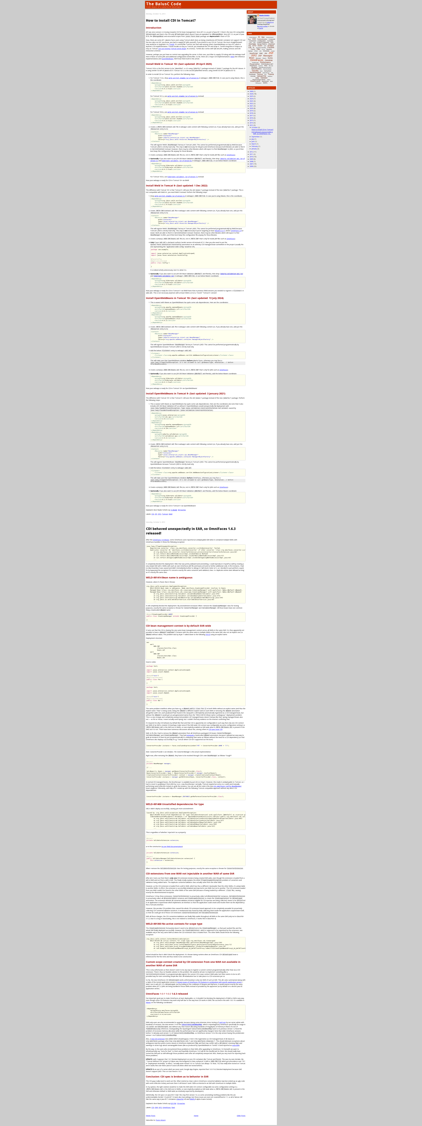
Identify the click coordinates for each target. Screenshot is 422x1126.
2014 (251, 123)
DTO (254, 46)
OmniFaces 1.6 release (161, 540)
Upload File (261, 76)
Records (271, 65)
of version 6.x (183, 78)
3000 (251, 91)
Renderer (254, 67)
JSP (260, 56)
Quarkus (260, 65)
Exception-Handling (261, 47)
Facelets (270, 47)
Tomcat (165, 514)
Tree (265, 74)
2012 (251, 152)
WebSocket (265, 81)
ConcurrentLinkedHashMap (192, 1024)
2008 (251, 161)
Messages (258, 58)
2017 (251, 115)
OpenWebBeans (167, 59)
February (254, 146)
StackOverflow (255, 72)
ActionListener (252, 37)
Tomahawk (252, 74)
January (254, 149)
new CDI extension (158, 1039)
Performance (265, 62)
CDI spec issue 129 (215, 729)
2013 (251, 125)
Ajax (263, 37)
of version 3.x (170, 196)
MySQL (270, 58)
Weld (232, 57)
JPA (265, 53)
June (253, 141)
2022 (251, 103)
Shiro (261, 71)
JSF (156, 514)
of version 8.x (177, 161)
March (253, 144)
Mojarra (264, 58)
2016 (251, 118)
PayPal (261, 28)
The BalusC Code (163, 3)
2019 (251, 111)
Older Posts (241, 1116)
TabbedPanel (266, 72)
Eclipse (271, 46)
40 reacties (182, 510)
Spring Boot (267, 71)
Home (196, 1116)
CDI (152, 514)
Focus (263, 49)
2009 (251, 159)
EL (254, 47)
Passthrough (255, 62)
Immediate (266, 51)
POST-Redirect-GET (267, 64)
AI (259, 37)
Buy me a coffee (262, 26)
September (255, 137)
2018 (251, 113)
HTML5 (256, 51)
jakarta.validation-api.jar (231, 274)
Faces (253, 49)
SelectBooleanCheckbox (265, 67)
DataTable (252, 44)
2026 (251, 94)
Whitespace (258, 83)
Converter (270, 41)
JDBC (261, 53)
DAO (272, 42)
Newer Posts (150, 1116)
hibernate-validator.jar (164, 276)
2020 (251, 108)
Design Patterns (262, 44)
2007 (251, 164)
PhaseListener (255, 64)
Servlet (255, 71)
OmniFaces (231, 155)
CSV (254, 42)
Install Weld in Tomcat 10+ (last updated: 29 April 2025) (179, 63)
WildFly (192, 1099)
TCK (272, 72)
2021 (251, 106)
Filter (258, 49)
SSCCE (208, 634)
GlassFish (180, 1099)
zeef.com (222, 1022)
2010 (251, 157)
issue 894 (235, 1045)
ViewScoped (255, 81)
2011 (251, 154)
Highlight (250, 51)
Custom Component (263, 42)
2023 (251, 101)
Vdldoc (268, 79)
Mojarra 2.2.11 (220, 231)
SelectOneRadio (267, 69)
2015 (251, 120)
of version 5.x (182, 96)
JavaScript (253, 53)
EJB (250, 47)
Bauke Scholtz (264, 15)
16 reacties (181, 1103)
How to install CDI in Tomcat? (171, 20)
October (254, 127)
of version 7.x (182, 177)
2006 (251, 166)
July (252, 139)
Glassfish (269, 49)
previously (190, 735)
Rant (173, 1107)
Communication (262, 39)
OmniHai (269, 60)
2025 (251, 96)
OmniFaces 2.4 (236, 231)
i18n (260, 51)
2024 (251, 99)
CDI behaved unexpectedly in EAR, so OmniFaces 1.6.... (262, 133)
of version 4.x (182, 112)
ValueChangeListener (258, 79)
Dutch (260, 46)
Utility (257, 78)
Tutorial (271, 74)
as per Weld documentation (172, 846)
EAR (156, 1107)
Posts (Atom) (161, 1120)
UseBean (270, 76)
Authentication (270, 37)
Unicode (253, 76)
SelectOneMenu (256, 69)
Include (273, 51)
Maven (148, 1002)
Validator (264, 78)
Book (249, 39)
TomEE (171, 44)
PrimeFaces (253, 65)
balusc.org (270, 22)
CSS (250, 42)
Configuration (262, 41)
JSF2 (159, 514)
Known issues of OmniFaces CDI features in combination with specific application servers (209, 982)
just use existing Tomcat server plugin (172, 49)
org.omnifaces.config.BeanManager (227, 786)
